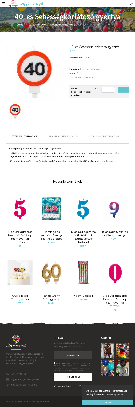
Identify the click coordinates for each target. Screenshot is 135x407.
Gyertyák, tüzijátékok (62, 24)
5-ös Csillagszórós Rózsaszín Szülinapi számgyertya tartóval (20, 237)
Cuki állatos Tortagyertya (20, 297)
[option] (34, 73)
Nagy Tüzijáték (83, 296)
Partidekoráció (37, 24)
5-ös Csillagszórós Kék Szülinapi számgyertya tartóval (83, 237)
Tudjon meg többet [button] (114, 394)
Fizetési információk (25, 136)
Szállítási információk (63, 136)
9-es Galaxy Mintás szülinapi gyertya (115, 233)
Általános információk (104, 136)
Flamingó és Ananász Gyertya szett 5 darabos (51, 235)
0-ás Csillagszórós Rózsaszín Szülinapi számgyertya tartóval (114, 301)
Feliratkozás (73, 377)
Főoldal (19, 24)
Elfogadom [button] (107, 402)
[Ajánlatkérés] (131, 4)
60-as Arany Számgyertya (52, 297)
